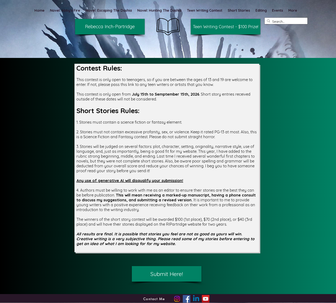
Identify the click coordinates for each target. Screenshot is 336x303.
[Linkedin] (196, 299)
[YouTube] (205, 299)
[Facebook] (186, 299)
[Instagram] (177, 299)
